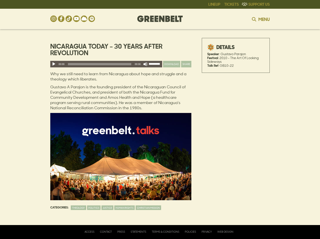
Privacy (207, 232)
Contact (106, 232)
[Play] (54, 64)
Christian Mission (148, 207)
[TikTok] (69, 18)
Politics (93, 207)
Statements (138, 232)
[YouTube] (76, 18)
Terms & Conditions (165, 232)
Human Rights (124, 207)
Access (89, 232)
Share (186, 64)
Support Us (259, 4)
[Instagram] (53, 18)
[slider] (155, 65)
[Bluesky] (84, 18)
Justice (107, 207)
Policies (190, 232)
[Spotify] (91, 18)
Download (171, 64)
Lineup (214, 4)
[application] (106, 64)
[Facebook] (61, 18)
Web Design (225, 232)
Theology (78, 207)
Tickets (231, 4)
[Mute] (145, 64)
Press (121, 232)
